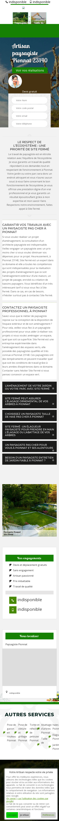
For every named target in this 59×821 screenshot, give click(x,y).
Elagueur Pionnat (54, 736)
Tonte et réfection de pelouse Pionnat (31, 732)
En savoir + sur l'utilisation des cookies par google (27, 800)
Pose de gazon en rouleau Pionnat (8, 732)
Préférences (48, 815)
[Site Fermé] (29, 8)
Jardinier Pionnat (54, 746)
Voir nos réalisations (30, 70)
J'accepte (12, 815)
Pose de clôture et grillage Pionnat (20, 732)
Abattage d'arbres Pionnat (43, 728)
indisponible (17, 2)
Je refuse (24, 815)
